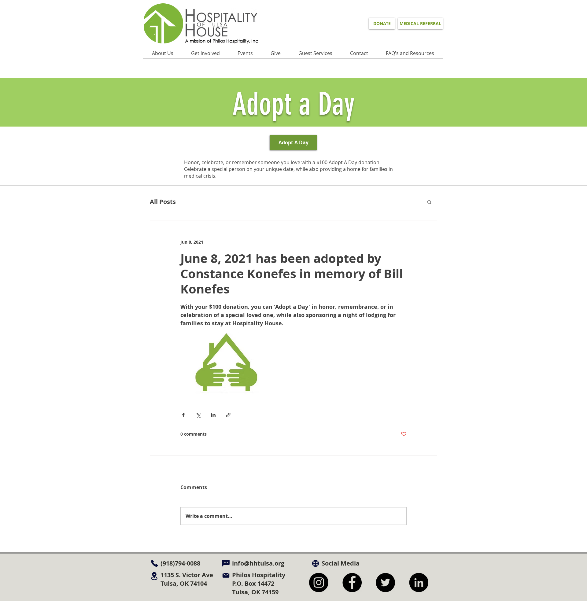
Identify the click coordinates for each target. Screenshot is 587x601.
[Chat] (226, 563)
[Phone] (154, 563)
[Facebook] (352, 582)
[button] (245, 53)
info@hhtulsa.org (258, 563)
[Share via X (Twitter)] (198, 415)
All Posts (163, 201)
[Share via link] (228, 415)
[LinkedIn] (418, 582)
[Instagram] (318, 582)
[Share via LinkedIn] (213, 415)
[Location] (154, 576)
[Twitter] (385, 582)
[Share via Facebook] (183, 415)
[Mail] (226, 575)
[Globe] (315, 563)
